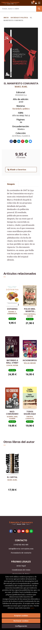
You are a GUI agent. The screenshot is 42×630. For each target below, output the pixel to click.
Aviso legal (21, 566)
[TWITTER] (15, 531)
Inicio (6, 17)
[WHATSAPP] (31, 531)
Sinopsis (11, 184)
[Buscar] (39, 9)
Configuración (21, 626)
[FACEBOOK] (11, 531)
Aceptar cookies (21, 615)
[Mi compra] (32, 3)
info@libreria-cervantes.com (21, 549)
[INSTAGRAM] (19, 531)
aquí (32, 608)
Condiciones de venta (21, 570)
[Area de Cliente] (36, 3)
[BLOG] (27, 531)
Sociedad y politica (19, 17)
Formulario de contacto (21, 553)
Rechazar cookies (21, 621)
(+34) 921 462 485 (21, 545)
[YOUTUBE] (23, 531)
